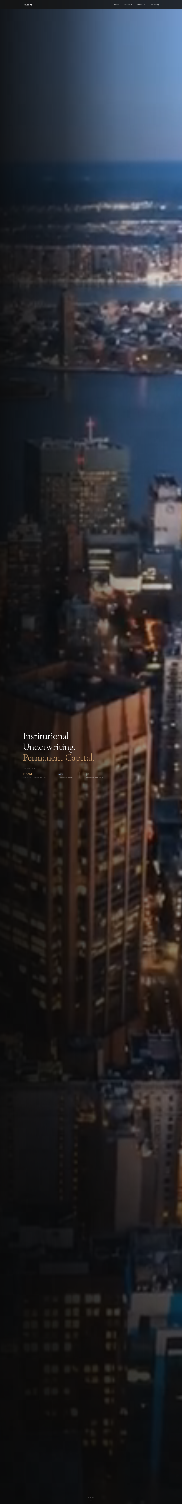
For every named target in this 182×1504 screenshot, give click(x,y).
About (116, 4)
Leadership (154, 4)
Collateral (128, 4)
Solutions (141, 4)
